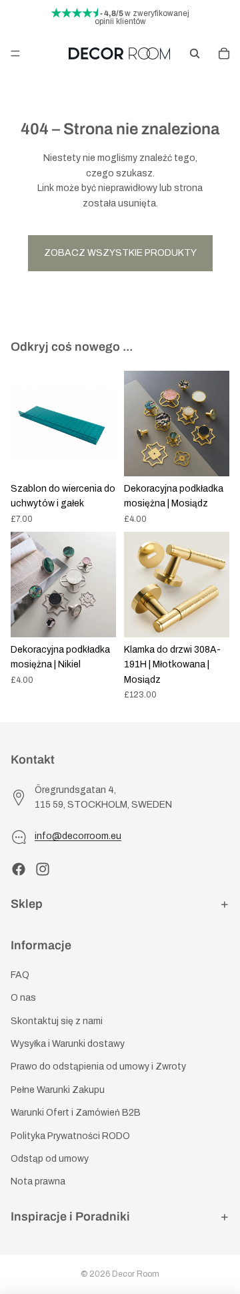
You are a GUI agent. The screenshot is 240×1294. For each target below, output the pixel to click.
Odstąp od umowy (50, 1159)
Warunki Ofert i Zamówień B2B (76, 1113)
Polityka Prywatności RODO (70, 1136)
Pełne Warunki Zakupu (58, 1090)
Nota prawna (38, 1182)
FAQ (20, 975)
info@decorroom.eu (78, 837)
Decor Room (135, 1274)
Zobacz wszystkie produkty (120, 253)
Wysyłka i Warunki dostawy (68, 1044)
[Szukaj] (194, 53)
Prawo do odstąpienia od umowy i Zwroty (98, 1067)
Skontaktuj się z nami (57, 1021)
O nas (23, 998)
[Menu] (15, 53)
